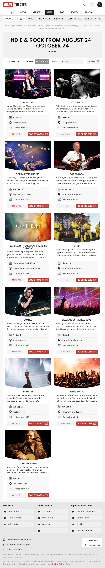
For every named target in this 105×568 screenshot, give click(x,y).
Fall (80, 18)
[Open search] (92, 4)
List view (92, 61)
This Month (59, 18)
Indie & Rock (42, 61)
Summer (72, 18)
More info (16, 134)
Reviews (75, 12)
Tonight (31, 18)
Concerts (28, 61)
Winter (88, 18)
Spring (98, 18)
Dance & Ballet (13, 61)
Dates (49, 12)
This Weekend (44, 18)
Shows (23, 12)
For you (89, 12)
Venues (36, 12)
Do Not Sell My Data (61, 564)
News (61, 12)
